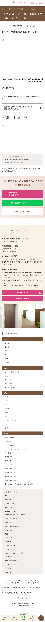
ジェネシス (8, 530)
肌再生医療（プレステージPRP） (15, 515)
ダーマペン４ (9, 557)
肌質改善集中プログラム (13, 526)
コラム (37, 583)
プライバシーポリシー (13, 583)
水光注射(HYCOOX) (11, 561)
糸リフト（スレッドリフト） (14, 553)
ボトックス (8, 507)
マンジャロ (8, 568)
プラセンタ (8, 538)
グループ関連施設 (14, 580)
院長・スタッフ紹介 (30, 580)
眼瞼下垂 (8, 496)
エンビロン (8, 549)
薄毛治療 (8, 500)
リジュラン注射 (10, 565)
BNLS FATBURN (10, 511)
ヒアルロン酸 (9, 503)
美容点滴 (8, 542)
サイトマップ (27, 583)
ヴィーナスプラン (11, 519)
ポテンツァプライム (11, 572)
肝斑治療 (8, 522)
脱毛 (6, 534)
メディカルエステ (11, 545)
